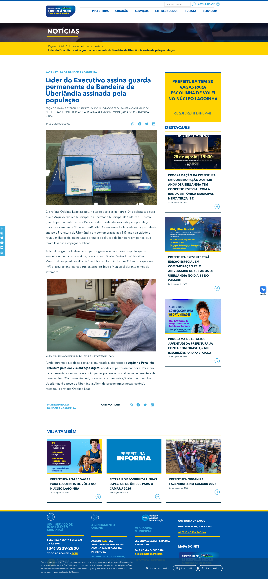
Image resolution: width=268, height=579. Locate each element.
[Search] (193, 4)
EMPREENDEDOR (166, 11)
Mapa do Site (188, 546)
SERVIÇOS (142, 11)
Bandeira (90, 72)
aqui (74, 554)
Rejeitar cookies (185, 568)
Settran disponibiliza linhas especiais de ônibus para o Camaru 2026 (133, 484)
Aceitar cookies (210, 568)
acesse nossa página (149, 554)
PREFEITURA (100, 11)
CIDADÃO (121, 11)
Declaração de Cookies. (69, 572)
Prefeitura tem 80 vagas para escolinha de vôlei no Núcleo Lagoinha (73, 484)
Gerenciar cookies (158, 568)
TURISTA (190, 11)
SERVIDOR (210, 11)
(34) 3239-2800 (63, 549)
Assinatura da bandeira (64, 72)
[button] (132, 124)
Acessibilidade (206, 4)
